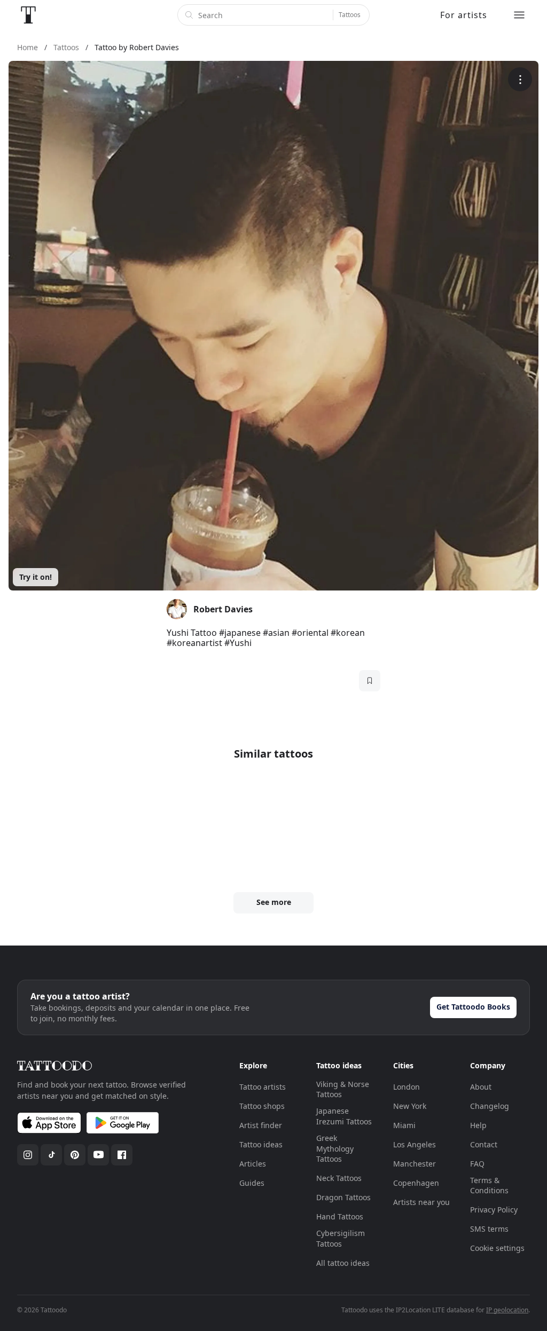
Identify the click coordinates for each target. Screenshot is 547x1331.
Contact (483, 1144)
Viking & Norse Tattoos (342, 1089)
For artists (463, 15)
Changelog (489, 1106)
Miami (404, 1125)
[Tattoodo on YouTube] (98, 1154)
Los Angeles (414, 1144)
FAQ (477, 1164)
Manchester (414, 1164)
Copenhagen (416, 1183)
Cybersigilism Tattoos (340, 1238)
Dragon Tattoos (343, 1197)
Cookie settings (497, 1248)
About (480, 1087)
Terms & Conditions (489, 1185)
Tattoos (350, 14)
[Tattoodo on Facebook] (121, 1154)
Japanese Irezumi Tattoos (344, 1116)
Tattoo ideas (261, 1144)
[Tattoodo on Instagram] (27, 1154)
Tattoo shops (262, 1106)
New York (409, 1106)
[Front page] (28, 15)
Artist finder (260, 1125)
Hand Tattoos (339, 1216)
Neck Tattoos (339, 1178)
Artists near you (421, 1202)
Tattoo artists (262, 1087)
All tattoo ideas (343, 1263)
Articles (252, 1164)
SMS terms (489, 1229)
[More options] (520, 79)
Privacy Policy (494, 1209)
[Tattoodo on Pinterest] (74, 1154)
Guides (251, 1183)
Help (478, 1125)
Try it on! (35, 577)
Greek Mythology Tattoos (335, 1148)
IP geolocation (507, 1309)
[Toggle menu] (519, 15)
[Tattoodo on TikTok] (51, 1154)
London (406, 1087)
